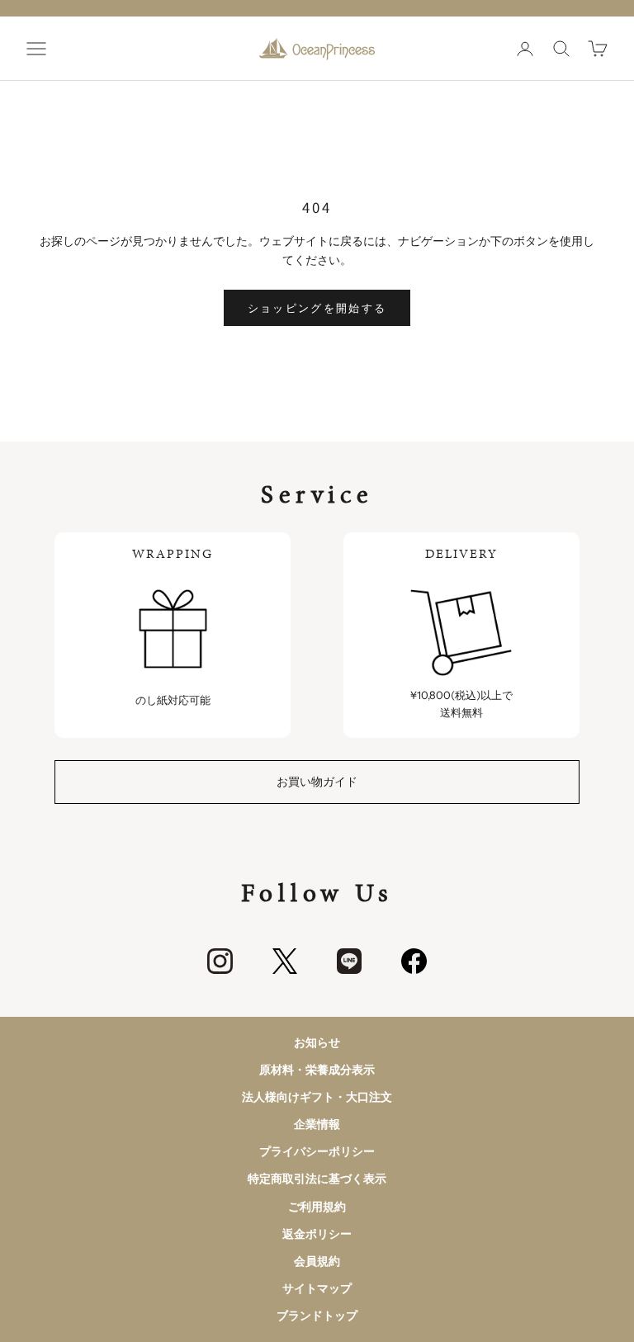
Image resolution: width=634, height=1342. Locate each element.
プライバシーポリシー (317, 1151)
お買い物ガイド (317, 781)
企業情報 (317, 1124)
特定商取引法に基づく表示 (317, 1178)
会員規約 (317, 1261)
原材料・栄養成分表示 (317, 1069)
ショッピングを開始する (317, 307)
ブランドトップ (317, 1315)
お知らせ (317, 1042)
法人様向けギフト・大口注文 (317, 1096)
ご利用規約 (317, 1206)
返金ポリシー (317, 1233)
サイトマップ (317, 1288)
